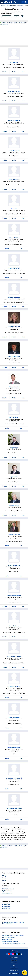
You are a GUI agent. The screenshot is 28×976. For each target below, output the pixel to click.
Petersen (14, 209)
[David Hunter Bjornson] (14, 648)
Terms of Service (14, 968)
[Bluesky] (17, 954)
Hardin (4, 880)
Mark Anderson (14, 417)
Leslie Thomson (14, 151)
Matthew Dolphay (14, 91)
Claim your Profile (7, 939)
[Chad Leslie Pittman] (14, 739)
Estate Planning (6, 906)
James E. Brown (14, 626)
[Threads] (15, 954)
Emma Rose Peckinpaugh (14, 778)
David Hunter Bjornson (14, 656)
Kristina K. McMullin (14, 687)
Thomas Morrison (14, 535)
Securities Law (6, 909)
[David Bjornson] (14, 497)
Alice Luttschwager (14, 297)
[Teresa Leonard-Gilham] (14, 800)
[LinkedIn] (7, 954)
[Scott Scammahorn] (14, 348)
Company (14, 962)
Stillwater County (7, 893)
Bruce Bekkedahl (14, 268)
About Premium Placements (10, 941)
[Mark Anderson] (14, 409)
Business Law (6, 904)
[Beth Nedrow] (14, 54)
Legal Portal (14, 960)
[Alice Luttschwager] (14, 289)
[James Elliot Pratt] (14, 557)
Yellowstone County (8, 889)
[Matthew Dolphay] (14, 83)
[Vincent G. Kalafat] (14, 112)
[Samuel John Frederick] (14, 587)
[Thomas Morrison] (14, 526)
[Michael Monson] (14, 171)
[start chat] (24, 972)
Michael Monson (14, 180)
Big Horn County (7, 891)
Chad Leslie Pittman (14, 747)
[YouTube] (9, 954)
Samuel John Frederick (14, 595)
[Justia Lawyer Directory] (21, 954)
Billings (4, 876)
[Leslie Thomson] (14, 142)
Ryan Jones (14, 477)
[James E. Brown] (14, 617)
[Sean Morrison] (14, 378)
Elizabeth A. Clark (14, 326)
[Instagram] (13, 954)
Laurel (4, 878)
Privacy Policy (14, 970)
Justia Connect (14, 957)
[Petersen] (14, 200)
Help (14, 965)
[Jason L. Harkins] (14, 229)
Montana (21, 5)
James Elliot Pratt (14, 565)
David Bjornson (14, 506)
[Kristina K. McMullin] (14, 678)
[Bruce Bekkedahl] (14, 260)
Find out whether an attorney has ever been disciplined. (13, 923)
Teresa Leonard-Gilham (14, 808)
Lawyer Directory (9, 5)
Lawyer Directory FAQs (8, 937)
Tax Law (16, 5)
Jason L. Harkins (14, 238)
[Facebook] (11, 954)
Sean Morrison (14, 387)
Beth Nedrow (14, 62)
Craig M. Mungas (14, 717)
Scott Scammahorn (14, 356)
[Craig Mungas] (14, 439)
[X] (19, 954)
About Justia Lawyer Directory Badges (13, 935)
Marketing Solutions (14, 973)
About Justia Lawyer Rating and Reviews (13, 944)
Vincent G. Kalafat (14, 120)
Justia (2, 5)
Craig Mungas (14, 448)
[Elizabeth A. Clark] (14, 317)
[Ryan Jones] (14, 468)
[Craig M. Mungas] (14, 709)
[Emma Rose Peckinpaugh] (14, 769)
